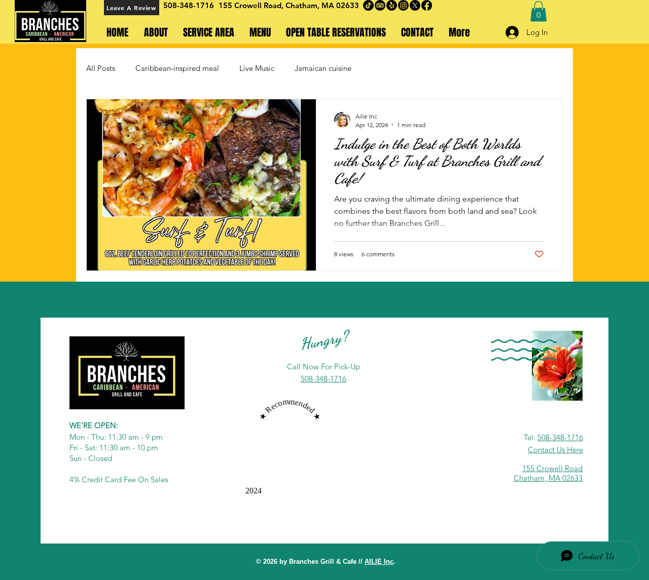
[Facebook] (426, 5)
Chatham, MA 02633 (322, 5)
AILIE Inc (379, 561)
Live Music (256, 68)
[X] (415, 5)
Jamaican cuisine (323, 68)
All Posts (100, 68)
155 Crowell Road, (252, 5)
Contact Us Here (555, 449)
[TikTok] (368, 5)
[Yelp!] (391, 5)
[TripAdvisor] (380, 5)
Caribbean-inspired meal (177, 68)
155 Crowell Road (552, 468)
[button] (538, 11)
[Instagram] (403, 5)
